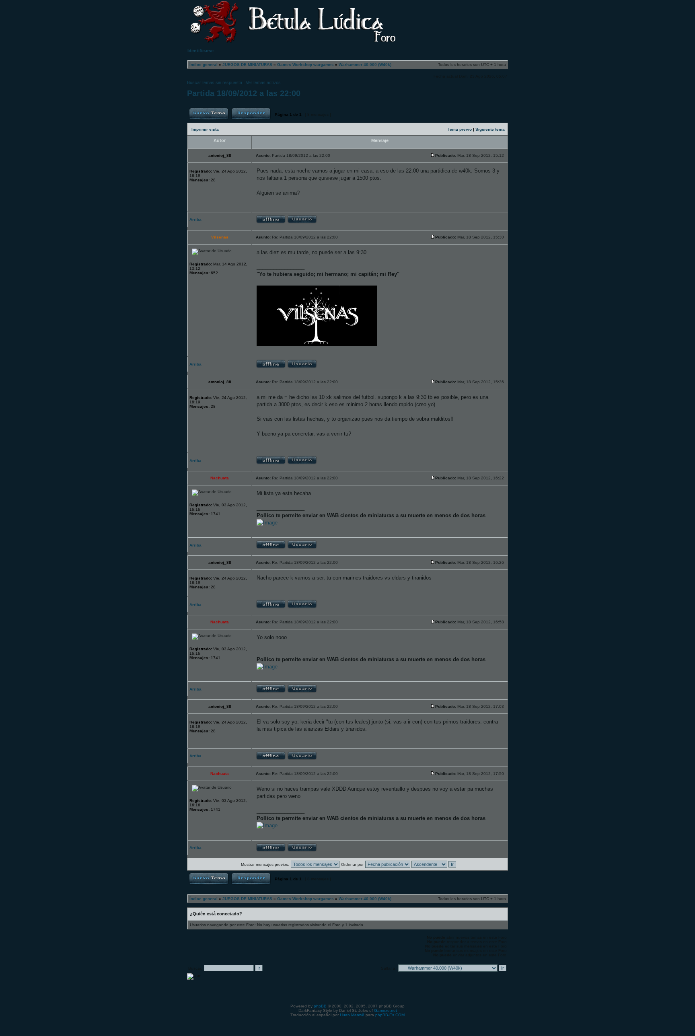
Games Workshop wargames (305, 64)
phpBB (320, 1006)
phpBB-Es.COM (390, 1015)
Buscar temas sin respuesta (214, 82)
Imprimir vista (205, 129)
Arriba (195, 219)
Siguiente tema (490, 129)
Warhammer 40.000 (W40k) (365, 64)
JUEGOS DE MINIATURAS (247, 64)
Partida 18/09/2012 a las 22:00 (243, 93)
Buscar (493, 18)
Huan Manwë (352, 1015)
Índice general (203, 64)
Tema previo (460, 129)
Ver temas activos (263, 82)
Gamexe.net (385, 1010)
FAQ (455, 18)
